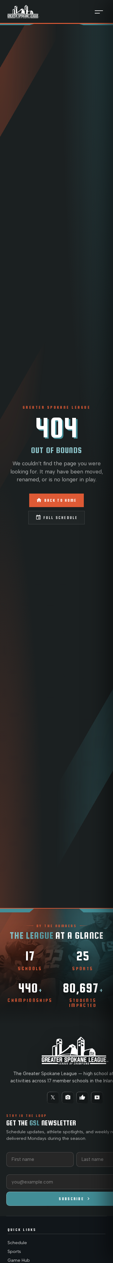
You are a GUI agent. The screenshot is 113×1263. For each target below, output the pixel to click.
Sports (14, 1251)
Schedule (17, 1242)
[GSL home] (23, 11)
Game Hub (19, 1260)
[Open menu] (98, 12)
